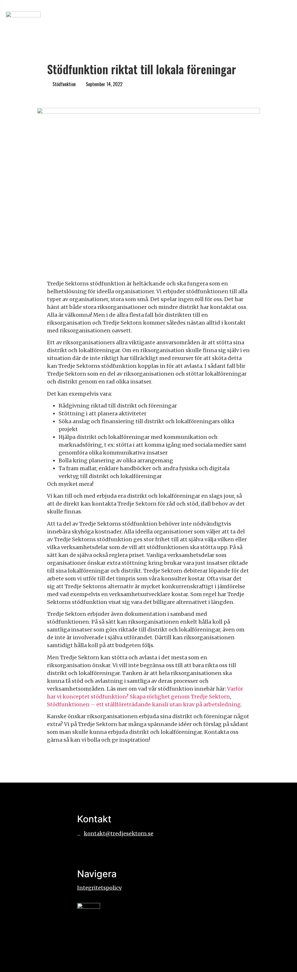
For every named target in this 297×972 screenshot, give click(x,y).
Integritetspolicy (99, 887)
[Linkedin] (100, 850)
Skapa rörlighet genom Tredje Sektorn (180, 696)
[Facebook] (84, 850)
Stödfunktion (64, 84)
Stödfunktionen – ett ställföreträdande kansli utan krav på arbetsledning (144, 704)
